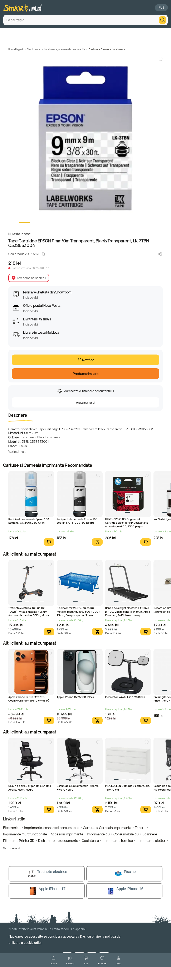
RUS (161, 7)
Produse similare (85, 373)
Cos (86, 963)
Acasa (53, 963)
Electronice (33, 49)
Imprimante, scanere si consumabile (64, 49)
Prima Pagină (15, 49)
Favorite (102, 963)
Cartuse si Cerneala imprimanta (107, 49)
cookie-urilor (32, 943)
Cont (118, 963)
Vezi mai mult (17, 452)
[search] (162, 20)
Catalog (70, 963)
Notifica (88, 360)
